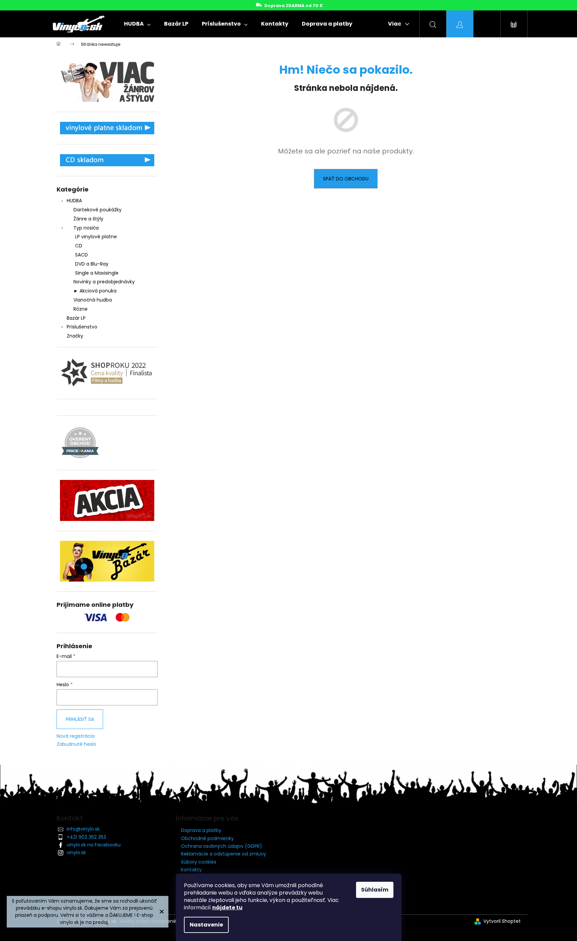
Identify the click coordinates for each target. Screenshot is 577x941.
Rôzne (80, 309)
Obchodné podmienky (207, 838)
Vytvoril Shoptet (502, 921)
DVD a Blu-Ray (91, 263)
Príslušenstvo (82, 326)
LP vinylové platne (96, 236)
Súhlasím (374, 890)
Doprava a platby (201, 830)
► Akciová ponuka (95, 290)
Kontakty (191, 869)
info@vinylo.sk (83, 829)
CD (78, 245)
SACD (81, 254)
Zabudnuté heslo (76, 744)
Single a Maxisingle (97, 273)
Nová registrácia (76, 736)
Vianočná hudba (92, 300)
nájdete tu (227, 907)
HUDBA (74, 200)
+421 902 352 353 (86, 837)
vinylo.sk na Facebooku (94, 844)
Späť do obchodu (345, 178)
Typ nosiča (86, 227)
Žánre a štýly (88, 218)
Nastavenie (206, 925)
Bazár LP (76, 318)
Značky (75, 336)
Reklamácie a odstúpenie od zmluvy (223, 853)
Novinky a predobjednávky (104, 281)
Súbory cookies (198, 862)
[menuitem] (137, 23)
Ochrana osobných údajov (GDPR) (221, 846)
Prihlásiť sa (80, 719)
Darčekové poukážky (97, 209)
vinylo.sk (76, 852)
